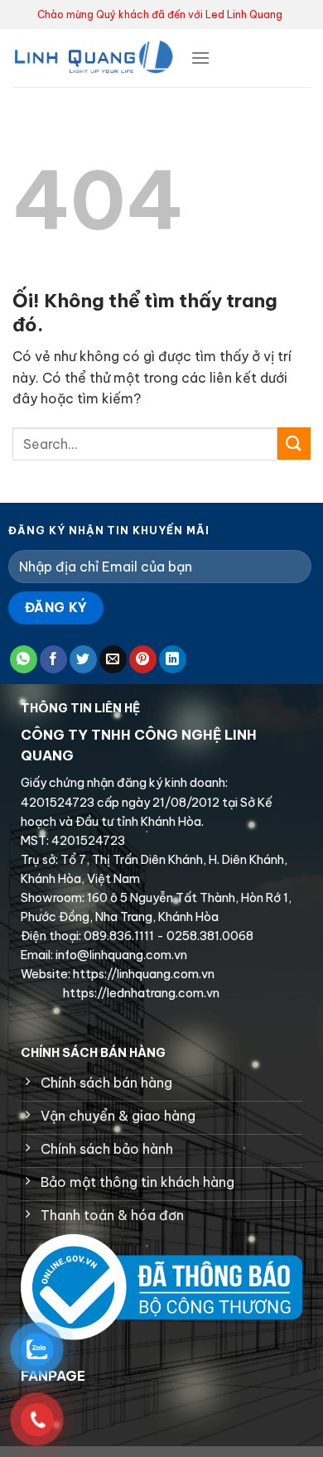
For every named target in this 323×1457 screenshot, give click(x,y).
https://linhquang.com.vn (142, 974)
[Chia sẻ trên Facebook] (53, 659)
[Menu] (200, 57)
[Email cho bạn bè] (113, 659)
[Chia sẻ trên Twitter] (83, 659)
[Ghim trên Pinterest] (143, 659)
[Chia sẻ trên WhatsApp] (23, 659)
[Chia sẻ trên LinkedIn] (172, 659)
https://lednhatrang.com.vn (139, 993)
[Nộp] (294, 443)
